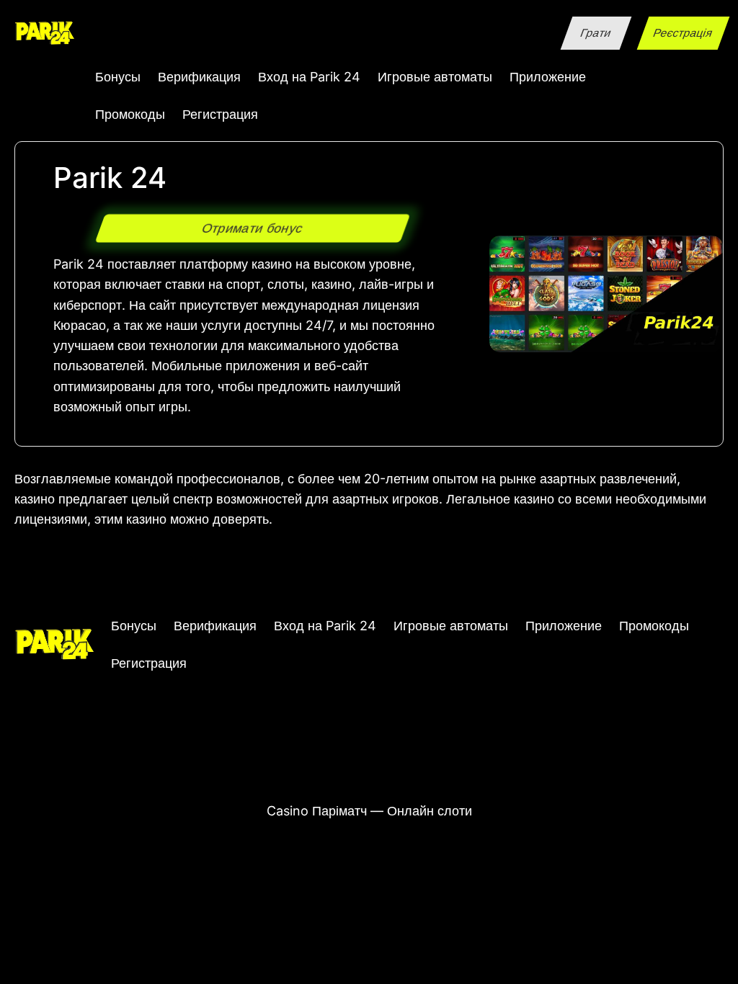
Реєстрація (684, 33)
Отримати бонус (252, 228)
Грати (595, 33)
